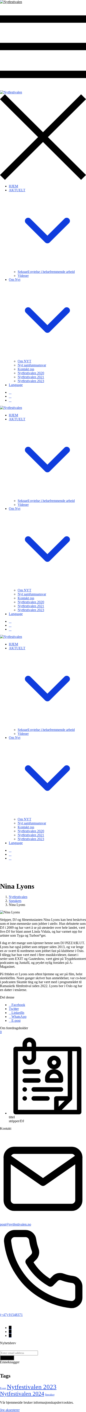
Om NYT (24, 361)
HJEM (13, 186)
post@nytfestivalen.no (15, 1224)
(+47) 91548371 (11, 1315)
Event (3, 1388)
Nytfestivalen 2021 (31, 377)
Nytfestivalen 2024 (22, 1394)
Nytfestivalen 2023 (31, 381)
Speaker (49, 1394)
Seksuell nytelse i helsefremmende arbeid (46, 272)
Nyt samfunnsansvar (32, 365)
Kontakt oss (26, 369)
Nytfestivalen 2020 (31, 373)
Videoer (23, 275)
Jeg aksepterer (10, 1410)
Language (16, 385)
